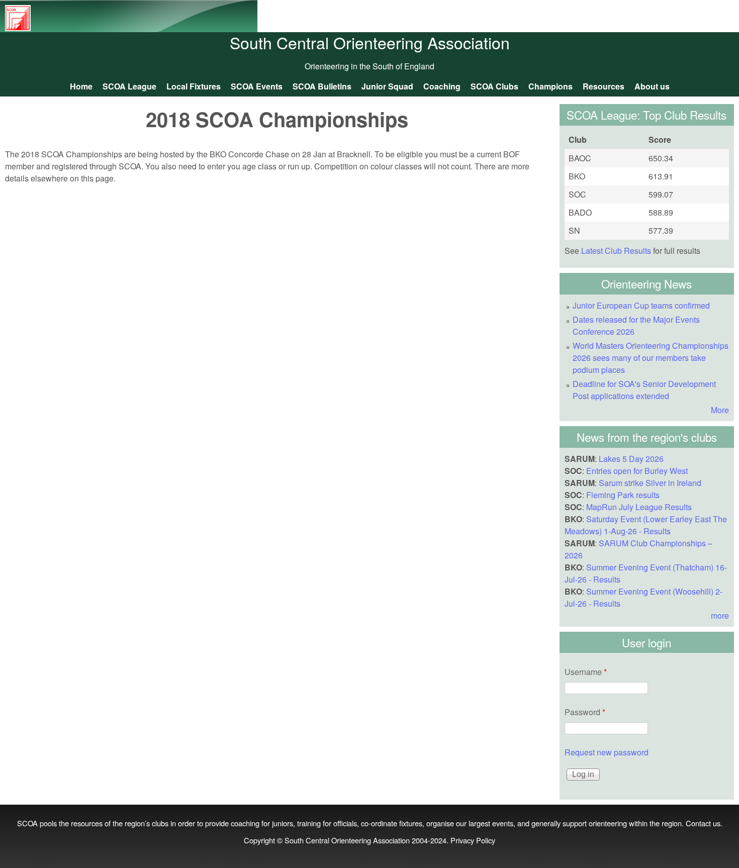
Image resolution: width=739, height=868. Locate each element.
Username (586, 672)
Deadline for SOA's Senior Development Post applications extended (644, 390)
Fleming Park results (623, 495)
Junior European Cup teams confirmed (641, 305)
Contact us (703, 823)
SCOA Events (257, 86)
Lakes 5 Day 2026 (631, 458)
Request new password (607, 752)
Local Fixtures (193, 86)
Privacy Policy (472, 840)
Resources (603, 86)
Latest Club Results (616, 250)
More (720, 410)
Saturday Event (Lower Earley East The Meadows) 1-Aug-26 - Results (646, 525)
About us (652, 86)
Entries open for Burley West (637, 470)
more (720, 615)
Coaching (441, 86)
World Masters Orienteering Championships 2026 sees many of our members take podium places (650, 357)
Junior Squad (387, 86)
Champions (550, 86)
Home (81, 86)
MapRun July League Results (639, 507)
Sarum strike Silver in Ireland (650, 483)
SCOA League (129, 86)
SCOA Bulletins (322, 86)
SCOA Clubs (494, 86)
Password (585, 712)
